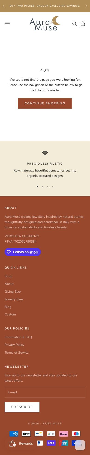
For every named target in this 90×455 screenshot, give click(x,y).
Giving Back (13, 291)
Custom (10, 314)
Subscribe (22, 407)
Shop (8, 276)
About (9, 284)
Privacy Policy (14, 345)
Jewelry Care (14, 299)
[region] (45, 164)
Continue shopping (45, 103)
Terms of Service (16, 352)
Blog (8, 307)
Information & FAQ (18, 337)
